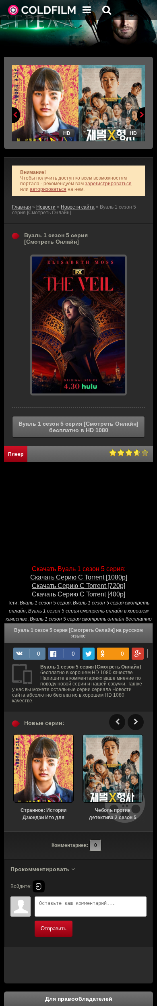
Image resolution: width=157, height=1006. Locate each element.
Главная (21, 207)
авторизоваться (48, 189)
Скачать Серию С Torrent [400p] (78, 594)
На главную (42, 10)
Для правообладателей (78, 999)
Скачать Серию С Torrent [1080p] (78, 577)
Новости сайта (78, 207)
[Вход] (39, 886)
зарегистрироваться (108, 183)
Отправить (53, 928)
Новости (46, 207)
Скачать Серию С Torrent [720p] (78, 585)
